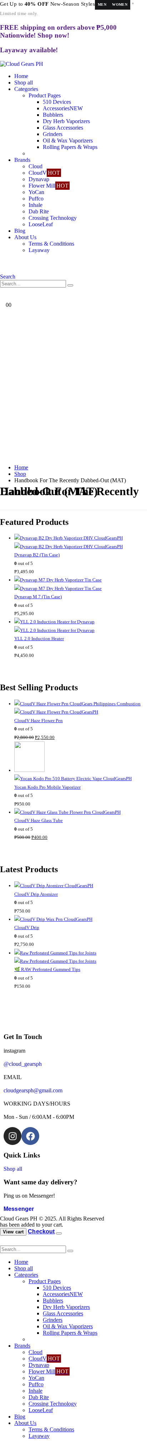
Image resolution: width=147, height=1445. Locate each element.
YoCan (36, 192)
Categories (26, 89)
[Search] (70, 285)
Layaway (39, 250)
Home (21, 76)
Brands (22, 160)
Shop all (23, 82)
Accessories (63, 108)
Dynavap (39, 179)
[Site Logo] (21, 64)
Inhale (35, 205)
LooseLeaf (41, 224)
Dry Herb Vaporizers (66, 121)
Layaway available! (29, 50)
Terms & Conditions (51, 244)
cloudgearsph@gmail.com (33, 1090)
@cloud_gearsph (23, 1064)
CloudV (44, 173)
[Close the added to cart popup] (59, 1233)
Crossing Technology (53, 218)
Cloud (35, 166)
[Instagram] (12, 1136)
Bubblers (53, 115)
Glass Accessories (63, 128)
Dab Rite (39, 211)
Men (102, 4)
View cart (13, 1231)
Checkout (41, 1231)
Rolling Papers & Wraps (70, 147)
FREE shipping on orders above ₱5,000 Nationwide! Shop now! (58, 31)
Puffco (36, 198)
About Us (25, 237)
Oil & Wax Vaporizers (68, 140)
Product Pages (45, 95)
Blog (19, 231)
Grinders (52, 134)
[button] (7, 277)
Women (119, 4)
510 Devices (57, 102)
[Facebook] (30, 1136)
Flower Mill (49, 186)
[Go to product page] (80, 542)
